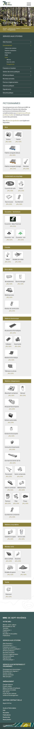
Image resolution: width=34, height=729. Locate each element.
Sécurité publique (8, 659)
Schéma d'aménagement (10, 695)
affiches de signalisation (12, 120)
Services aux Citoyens (14, 28)
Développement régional (10, 671)
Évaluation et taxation (9, 647)
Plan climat (6, 691)
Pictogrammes (11, 30)
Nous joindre (7, 719)
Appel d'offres (7, 703)
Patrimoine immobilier (9, 690)
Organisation (6, 630)
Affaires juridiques (8, 650)
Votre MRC (7, 622)
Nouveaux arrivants (8, 652)
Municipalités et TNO (9, 626)
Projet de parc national (9, 693)
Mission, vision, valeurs (9, 624)
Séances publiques (8, 656)
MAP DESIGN (15, 725)
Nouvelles (6, 712)
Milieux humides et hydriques (11, 688)
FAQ (4, 710)
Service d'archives (8, 675)
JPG (6, 141)
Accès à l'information (9, 708)
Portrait (5, 632)
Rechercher (6, 717)
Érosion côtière (7, 686)
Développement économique (11, 669)
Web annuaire (7, 676)
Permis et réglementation (10, 654)
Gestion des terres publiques (11, 649)
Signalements (7, 658)
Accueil (5, 28)
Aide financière (7, 643)
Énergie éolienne (8, 684)
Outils (4, 30)
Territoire (5, 628)
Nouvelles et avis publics (10, 634)
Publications (6, 635)
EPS (10, 141)
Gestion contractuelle (12, 700)
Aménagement (8, 681)
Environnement (26, 28)
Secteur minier (7, 673)
